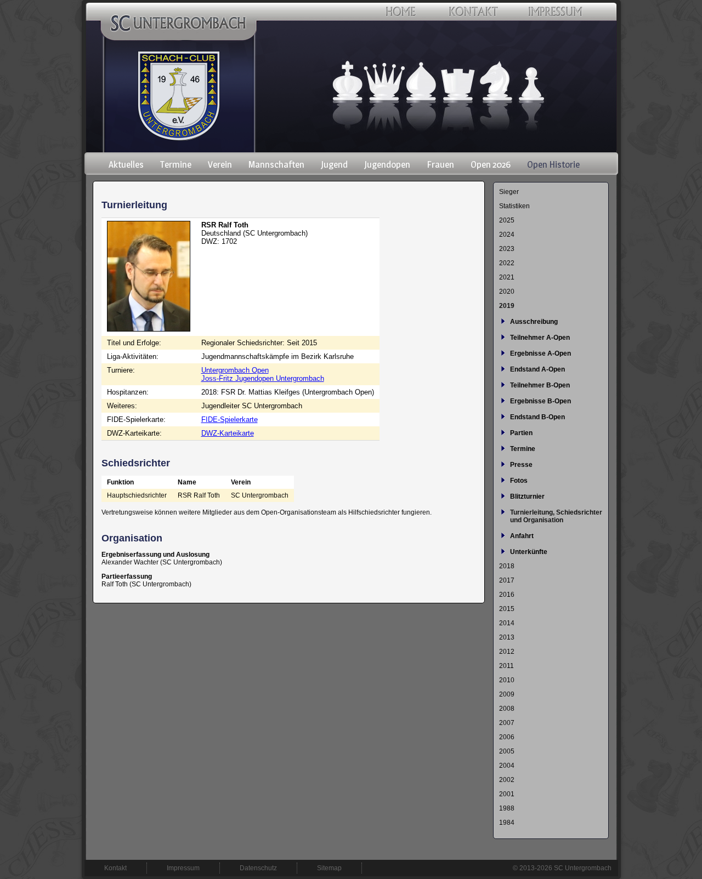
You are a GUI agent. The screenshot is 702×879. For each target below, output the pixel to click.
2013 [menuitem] (506, 637)
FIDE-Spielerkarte (229, 419)
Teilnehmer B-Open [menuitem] (540, 385)
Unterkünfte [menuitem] (528, 552)
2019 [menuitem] (506, 306)
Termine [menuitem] (175, 164)
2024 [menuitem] (506, 234)
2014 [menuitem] (506, 623)
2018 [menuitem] (506, 566)
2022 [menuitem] (506, 263)
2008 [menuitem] (506, 708)
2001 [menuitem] (506, 794)
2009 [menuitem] (506, 694)
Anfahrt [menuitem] (522, 536)
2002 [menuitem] (506, 780)
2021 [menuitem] (506, 277)
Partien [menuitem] (521, 433)
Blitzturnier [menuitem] (527, 496)
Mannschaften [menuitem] (276, 164)
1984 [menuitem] (506, 822)
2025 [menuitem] (506, 220)
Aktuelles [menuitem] (126, 164)
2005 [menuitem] (506, 751)
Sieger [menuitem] (509, 192)
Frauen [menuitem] (440, 164)
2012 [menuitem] (506, 651)
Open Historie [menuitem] (553, 164)
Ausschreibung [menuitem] (534, 322)
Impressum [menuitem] (183, 868)
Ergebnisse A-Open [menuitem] (540, 353)
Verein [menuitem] (220, 164)
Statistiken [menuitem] (514, 206)
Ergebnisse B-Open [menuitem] (540, 401)
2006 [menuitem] (506, 737)
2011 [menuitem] (506, 666)
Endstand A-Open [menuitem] (537, 369)
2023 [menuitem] (506, 249)
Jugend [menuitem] (334, 164)
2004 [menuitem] (506, 765)
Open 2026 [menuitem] (491, 164)
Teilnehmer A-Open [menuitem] (540, 337)
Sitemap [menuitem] (329, 868)
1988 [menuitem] (506, 808)
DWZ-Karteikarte (227, 433)
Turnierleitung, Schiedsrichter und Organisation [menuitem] (556, 516)
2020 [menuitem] (506, 291)
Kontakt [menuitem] (115, 868)
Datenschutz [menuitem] (258, 868)
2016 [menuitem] (506, 594)
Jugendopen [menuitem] (387, 164)
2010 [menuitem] (506, 680)
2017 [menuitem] (506, 580)
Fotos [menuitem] (519, 480)
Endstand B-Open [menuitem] (537, 417)
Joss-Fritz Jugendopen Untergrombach (262, 378)
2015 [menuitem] (506, 609)
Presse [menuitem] (521, 465)
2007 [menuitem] (506, 723)
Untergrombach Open (235, 370)
